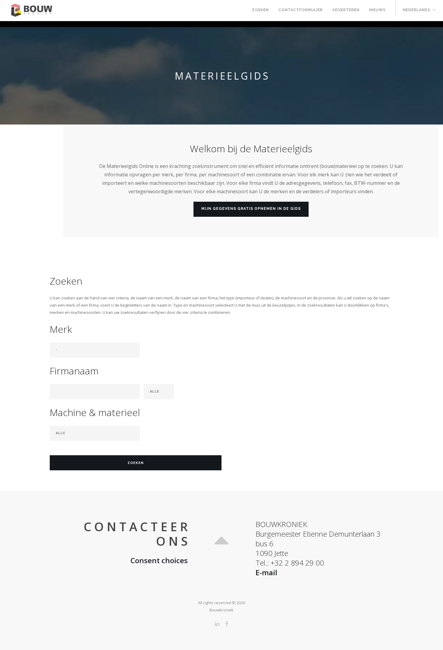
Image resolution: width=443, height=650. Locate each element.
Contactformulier (300, 10)
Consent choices (159, 560)
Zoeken (260, 10)
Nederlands (416, 10)
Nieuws (377, 10)
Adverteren (346, 10)
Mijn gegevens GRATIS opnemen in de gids (251, 209)
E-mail (266, 572)
